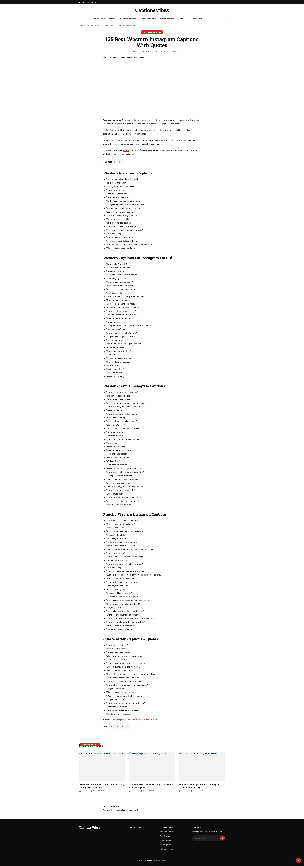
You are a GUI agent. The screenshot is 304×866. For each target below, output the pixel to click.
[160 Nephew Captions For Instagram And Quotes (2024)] (202, 766)
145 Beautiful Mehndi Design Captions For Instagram (151, 786)
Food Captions (149, 19)
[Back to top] (298, 860)
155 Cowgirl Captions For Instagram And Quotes (134, 720)
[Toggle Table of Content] (118, 162)
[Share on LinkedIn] (122, 726)
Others (183, 19)
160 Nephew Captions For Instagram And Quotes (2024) (199, 786)
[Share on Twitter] (111, 726)
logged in (118, 810)
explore (126, 150)
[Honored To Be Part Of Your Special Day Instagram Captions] (102, 766)
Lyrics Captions (165, 845)
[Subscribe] (222, 838)
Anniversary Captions (104, 19)
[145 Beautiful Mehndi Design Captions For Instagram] (152, 766)
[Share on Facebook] (117, 726)
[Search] (225, 18)
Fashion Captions (166, 849)
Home (81, 25)
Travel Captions (168, 19)
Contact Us (198, 19)
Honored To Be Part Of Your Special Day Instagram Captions (101, 786)
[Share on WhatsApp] (128, 726)
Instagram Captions (92, 25)
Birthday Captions (129, 19)
